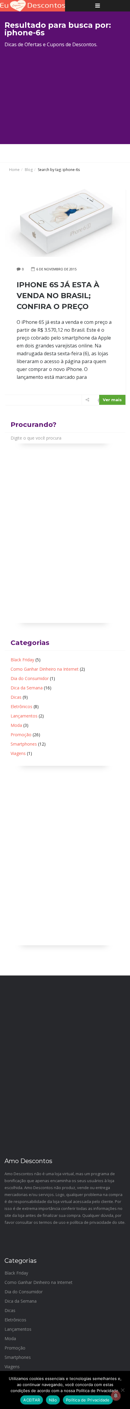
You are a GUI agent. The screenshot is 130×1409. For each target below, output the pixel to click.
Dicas (16, 697)
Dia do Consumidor (30, 678)
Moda (16, 725)
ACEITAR (31, 1400)
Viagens (18, 753)
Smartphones (24, 744)
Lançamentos (24, 716)
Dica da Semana (27, 688)
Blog (29, 169)
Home (14, 169)
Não (53, 1400)
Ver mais (112, 399)
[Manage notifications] (116, 1396)
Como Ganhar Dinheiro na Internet (45, 669)
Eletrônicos (21, 706)
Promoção (21, 734)
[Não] (122, 1390)
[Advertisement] (65, 95)
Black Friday (22, 660)
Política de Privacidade (88, 1400)
